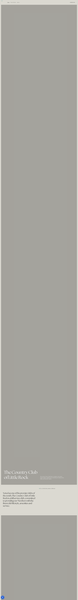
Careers (18, 2)
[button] (72, 2)
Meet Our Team (13, 2)
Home (8, 2)
